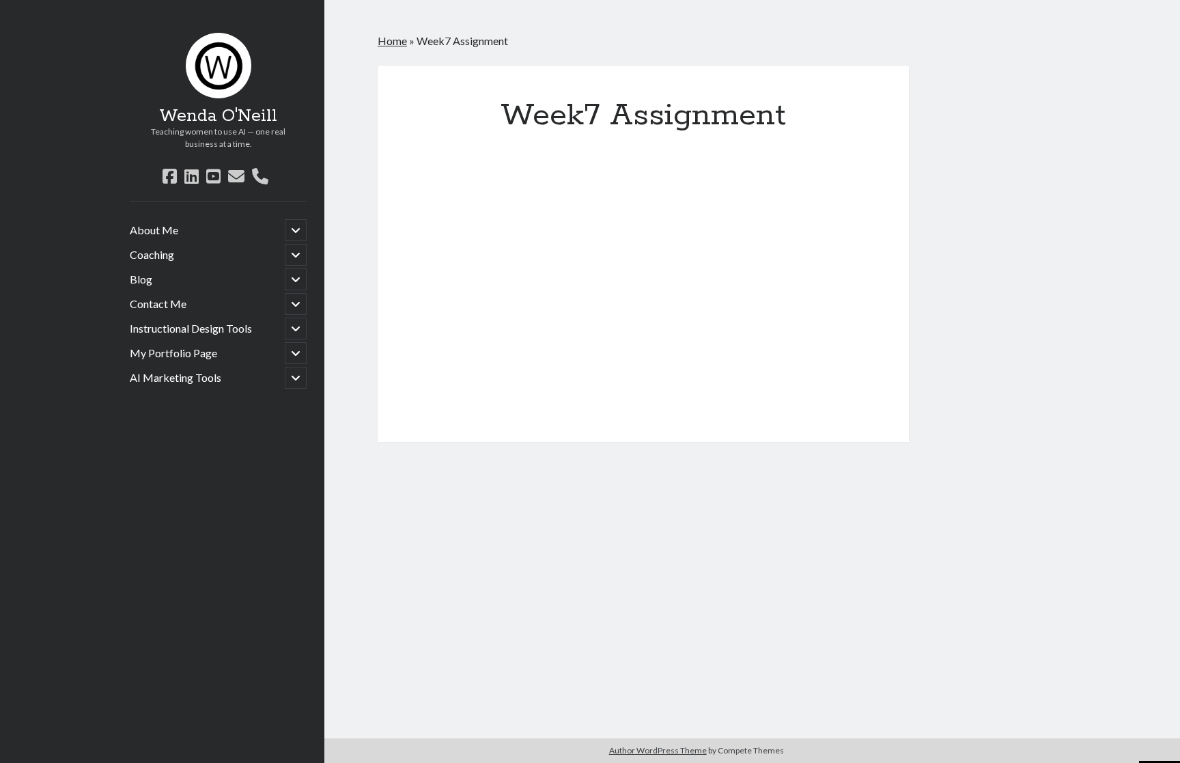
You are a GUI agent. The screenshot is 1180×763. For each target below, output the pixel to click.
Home (392, 40)
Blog (141, 279)
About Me (154, 229)
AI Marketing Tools (175, 377)
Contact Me (158, 303)
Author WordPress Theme (658, 750)
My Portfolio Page (173, 352)
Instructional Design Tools (191, 328)
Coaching (152, 254)
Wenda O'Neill (218, 116)
